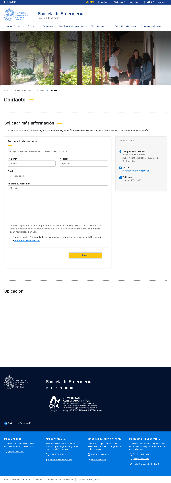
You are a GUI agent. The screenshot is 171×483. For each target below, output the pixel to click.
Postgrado (48, 26)
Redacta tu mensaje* (19, 183)
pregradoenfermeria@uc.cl (136, 170)
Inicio (6, 90)
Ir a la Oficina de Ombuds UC (146, 464)
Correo (162, 2)
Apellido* (65, 159)
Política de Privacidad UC (27, 240)
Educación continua (99, 26)
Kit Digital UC (94, 479)
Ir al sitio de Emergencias (61, 460)
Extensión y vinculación (125, 26)
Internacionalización (152, 26)
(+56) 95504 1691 (141, 454)
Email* (11, 171)
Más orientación (98, 460)
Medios (105, 2)
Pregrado (32, 26)
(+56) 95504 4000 (16, 451)
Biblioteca (118, 2)
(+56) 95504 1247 (141, 459)
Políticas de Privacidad (17, 423)
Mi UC (149, 2)
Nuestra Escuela (13, 26)
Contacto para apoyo (100, 454)
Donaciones (134, 2)
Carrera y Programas (22, 90)
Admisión (90, 2)
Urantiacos (25, 479)
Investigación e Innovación (71, 26)
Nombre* (12, 159)
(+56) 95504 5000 (58, 454)
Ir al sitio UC (9, 2)
